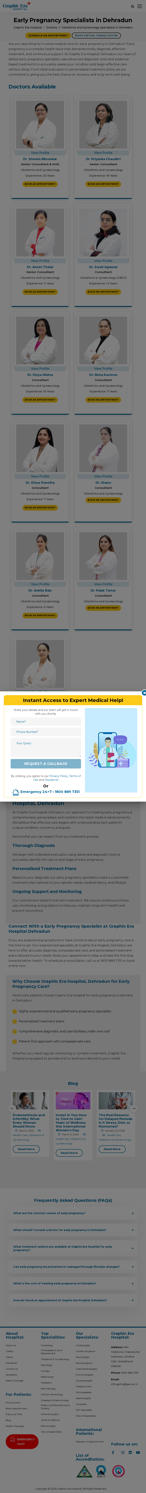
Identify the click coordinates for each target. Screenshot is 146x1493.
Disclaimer (52, 780)
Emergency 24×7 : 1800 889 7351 (50, 792)
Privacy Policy (58, 776)
